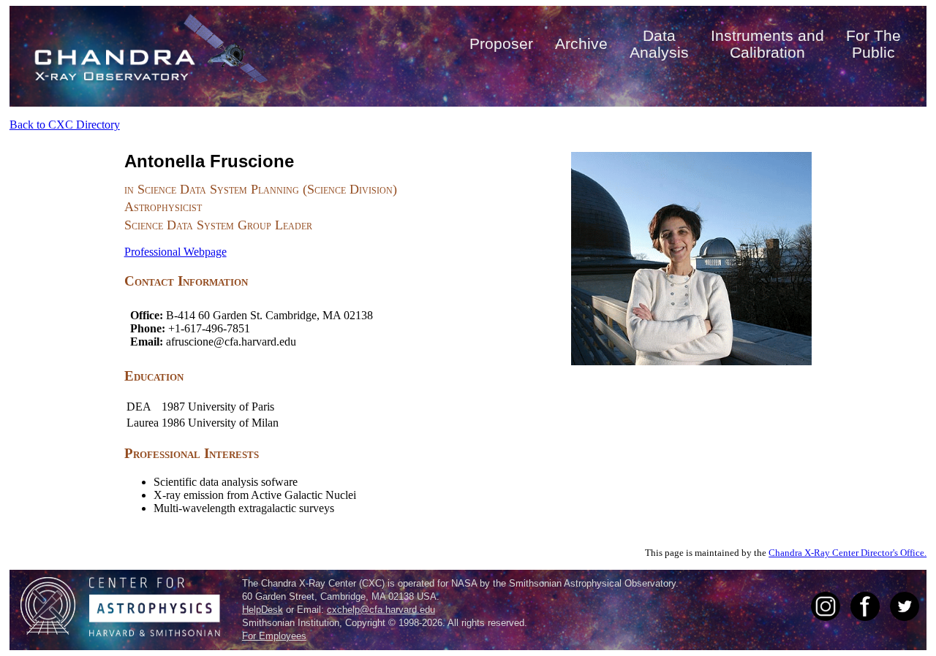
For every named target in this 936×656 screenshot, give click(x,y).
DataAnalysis (659, 44)
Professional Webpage (175, 251)
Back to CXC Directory (65, 124)
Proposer (501, 43)
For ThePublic (873, 44)
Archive (581, 43)
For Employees (274, 635)
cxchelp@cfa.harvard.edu (381, 609)
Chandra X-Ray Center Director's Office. (847, 553)
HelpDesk (262, 609)
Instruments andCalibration (767, 44)
